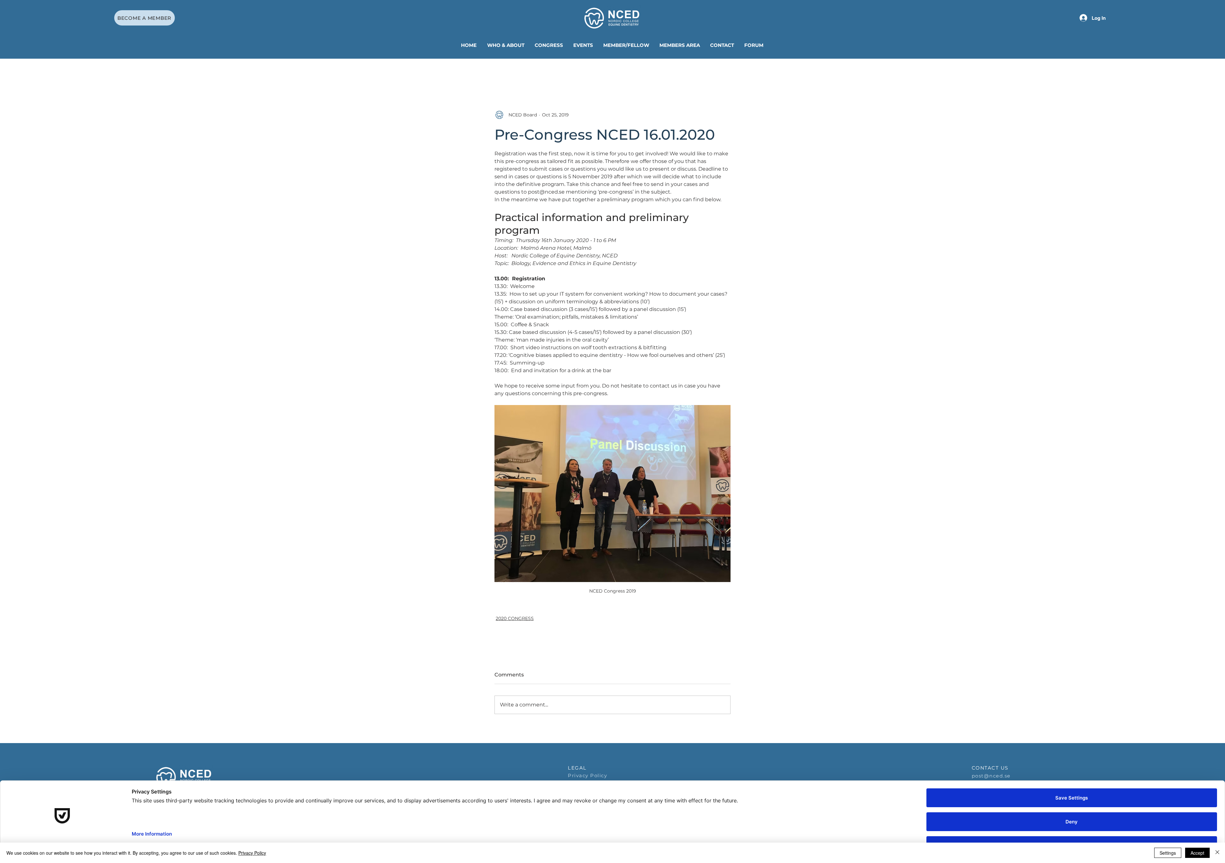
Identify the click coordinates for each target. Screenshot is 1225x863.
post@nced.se (991, 776)
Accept (1197, 853)
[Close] (1217, 853)
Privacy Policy (252, 853)
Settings (1168, 853)
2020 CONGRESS (515, 618)
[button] (506, 45)
